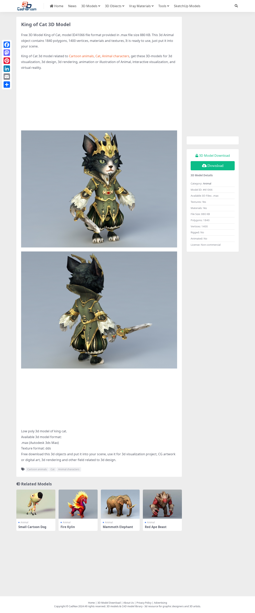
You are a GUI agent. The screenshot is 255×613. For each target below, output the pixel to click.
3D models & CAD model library (124, 606)
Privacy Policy (143, 602)
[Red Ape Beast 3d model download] (162, 504)
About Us (128, 602)
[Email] (7, 77)
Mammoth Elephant (118, 527)
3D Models (89, 6)
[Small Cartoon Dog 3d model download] (35, 504)
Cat (97, 56)
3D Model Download (109, 602)
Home (58, 6)
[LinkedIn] (7, 69)
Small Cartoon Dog (32, 527)
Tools (162, 6)
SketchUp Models (187, 6)
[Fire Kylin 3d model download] (78, 504)
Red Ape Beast (156, 527)
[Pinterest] (7, 61)
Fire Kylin (68, 527)
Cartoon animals (81, 56)
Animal (24, 522)
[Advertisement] (99, 102)
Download (215, 166)
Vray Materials (140, 6)
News (72, 6)
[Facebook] (7, 45)
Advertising (160, 602)
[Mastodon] (7, 53)
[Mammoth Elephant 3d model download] (120, 504)
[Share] (7, 85)
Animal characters (115, 56)
